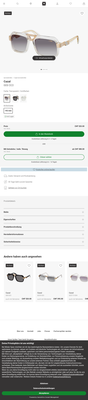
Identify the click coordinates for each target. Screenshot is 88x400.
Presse (47, 331)
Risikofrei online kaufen (45, 169)
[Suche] (17, 4)
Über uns (20, 331)
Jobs (39, 331)
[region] (44, 282)
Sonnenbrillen (8, 78)
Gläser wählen (46, 157)
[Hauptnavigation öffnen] (4, 4)
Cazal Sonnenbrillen (20, 78)
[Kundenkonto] (57, 3)
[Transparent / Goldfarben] (7, 98)
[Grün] (23, 98)
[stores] (30, 3)
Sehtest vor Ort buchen (17, 188)
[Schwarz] (15, 98)
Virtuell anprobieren (46, 58)
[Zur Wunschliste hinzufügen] (82, 13)
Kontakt (30, 331)
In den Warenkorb (46, 134)
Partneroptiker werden (62, 331)
